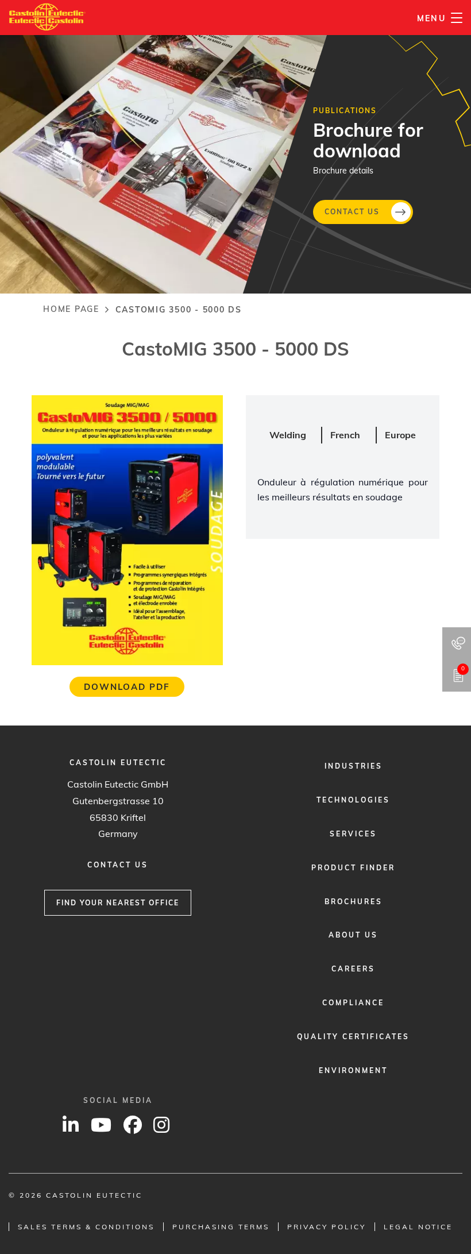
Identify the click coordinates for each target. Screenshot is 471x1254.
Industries (354, 766)
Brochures (354, 901)
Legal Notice (418, 1226)
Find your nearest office (117, 902)
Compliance (353, 1002)
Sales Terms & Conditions (86, 1226)
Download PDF (127, 686)
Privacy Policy (326, 1226)
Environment (353, 1070)
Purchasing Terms (220, 1226)
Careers (353, 968)
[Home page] (47, 17)
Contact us (352, 211)
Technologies (353, 800)
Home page (71, 309)
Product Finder (353, 867)
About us (353, 935)
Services (353, 833)
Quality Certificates (353, 1036)
